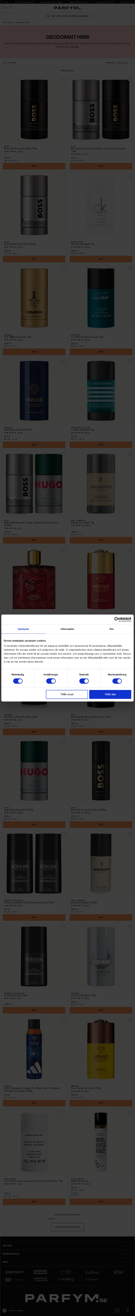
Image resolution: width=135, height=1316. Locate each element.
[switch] (51, 681)
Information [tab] (67, 629)
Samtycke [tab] (23, 629)
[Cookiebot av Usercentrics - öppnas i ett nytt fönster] (116, 619)
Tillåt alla (110, 694)
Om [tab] (111, 629)
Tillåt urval (66, 694)
